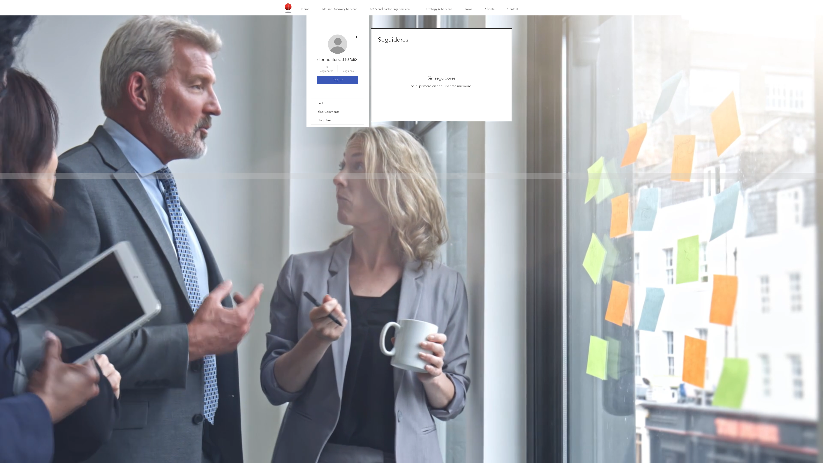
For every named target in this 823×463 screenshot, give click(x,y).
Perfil (320, 103)
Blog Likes (324, 120)
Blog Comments (328, 112)
